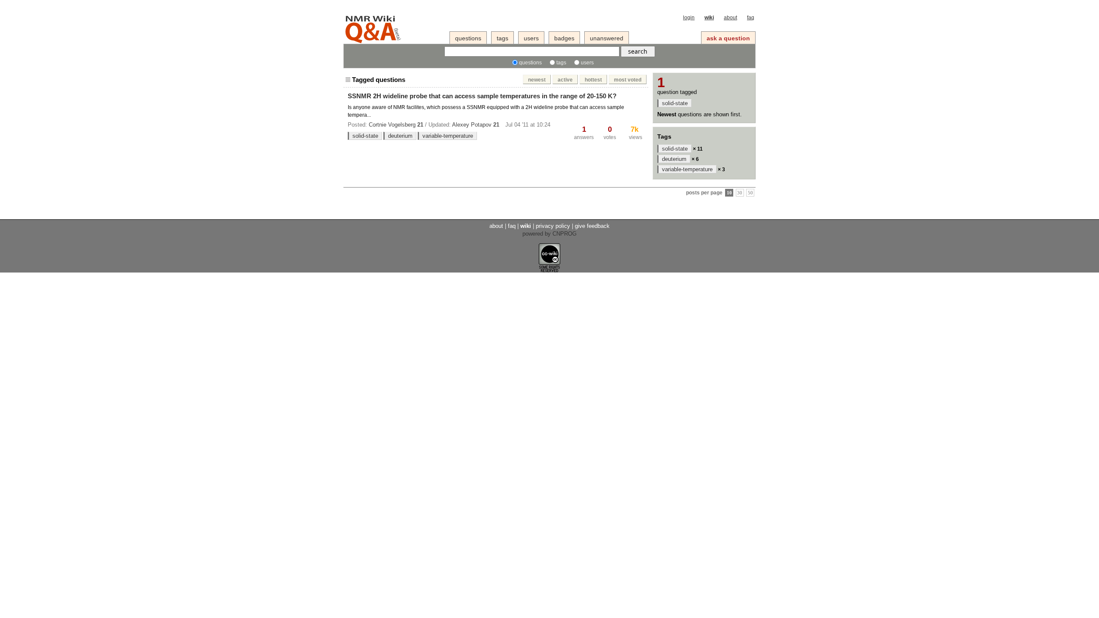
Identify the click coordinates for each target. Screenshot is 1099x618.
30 (739, 192)
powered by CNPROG (549, 233)
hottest (593, 80)
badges (564, 38)
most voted (627, 80)
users (531, 38)
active (565, 80)
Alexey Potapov (472, 124)
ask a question (728, 38)
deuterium (400, 136)
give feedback (592, 226)
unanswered (606, 38)
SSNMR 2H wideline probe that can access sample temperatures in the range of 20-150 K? (482, 96)
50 (750, 192)
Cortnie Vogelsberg (392, 124)
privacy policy (553, 226)
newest (537, 80)
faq (750, 18)
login (689, 18)
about (730, 18)
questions (468, 38)
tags (502, 38)
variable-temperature (447, 136)
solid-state (365, 136)
